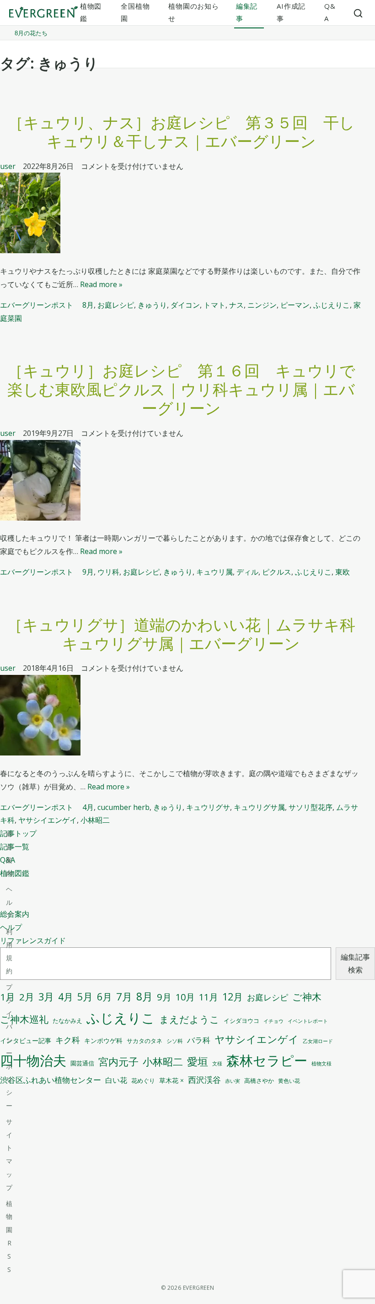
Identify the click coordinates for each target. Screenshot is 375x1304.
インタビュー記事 (25, 1041)
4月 (88, 807)
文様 (217, 1063)
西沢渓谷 (204, 1079)
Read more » (101, 284)
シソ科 (174, 1041)
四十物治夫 (33, 1060)
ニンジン (262, 305)
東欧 (342, 572)
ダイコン (185, 305)
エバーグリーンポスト (36, 305)
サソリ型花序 (310, 807)
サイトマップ (9, 1154)
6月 (104, 996)
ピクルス (276, 572)
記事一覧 (14, 847)
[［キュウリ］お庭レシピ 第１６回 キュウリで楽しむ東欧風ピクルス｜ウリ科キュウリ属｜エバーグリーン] (181, 482)
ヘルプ (9, 902)
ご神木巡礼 (24, 1019)
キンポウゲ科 (103, 1040)
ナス (236, 305)
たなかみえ (67, 1021)
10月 (185, 997)
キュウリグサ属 (259, 807)
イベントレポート (308, 1021)
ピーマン (295, 305)
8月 (88, 305)
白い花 (116, 1080)
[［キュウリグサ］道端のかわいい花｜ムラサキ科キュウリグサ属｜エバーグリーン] (181, 717)
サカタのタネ (144, 1041)
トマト (214, 305)
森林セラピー (266, 1060)
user (8, 166)
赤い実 (232, 1080)
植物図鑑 (14, 873)
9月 (88, 572)
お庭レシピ (115, 305)
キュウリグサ (208, 807)
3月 (46, 996)
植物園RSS (9, 1236)
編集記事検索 (355, 963)
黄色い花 (289, 1081)
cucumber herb (123, 807)
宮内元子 (118, 1061)
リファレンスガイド (33, 940)
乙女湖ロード (318, 1041)
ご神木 (306, 996)
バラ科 (198, 1040)
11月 (208, 997)
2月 (26, 996)
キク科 (67, 1039)
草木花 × (171, 1080)
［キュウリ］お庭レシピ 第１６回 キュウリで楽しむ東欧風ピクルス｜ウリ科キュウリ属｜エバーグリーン (181, 389)
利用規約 (9, 951)
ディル (247, 572)
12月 (232, 996)
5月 (85, 996)
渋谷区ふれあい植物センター (50, 1080)
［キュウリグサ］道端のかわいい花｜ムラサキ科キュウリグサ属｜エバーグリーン (181, 634)
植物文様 (321, 1063)
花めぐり (143, 1080)
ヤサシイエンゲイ (47, 820)
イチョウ (273, 1021)
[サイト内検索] (358, 12)
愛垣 (197, 1061)
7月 (124, 996)
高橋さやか (259, 1081)
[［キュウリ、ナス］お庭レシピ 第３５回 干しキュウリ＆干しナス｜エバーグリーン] (181, 215)
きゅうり (152, 305)
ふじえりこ (331, 305)
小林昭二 (95, 820)
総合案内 (14, 914)
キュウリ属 (214, 572)
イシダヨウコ (241, 1021)
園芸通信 (82, 1063)
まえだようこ (189, 1019)
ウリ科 (108, 572)
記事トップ (18, 833)
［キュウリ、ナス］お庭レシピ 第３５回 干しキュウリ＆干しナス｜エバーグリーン (181, 132)
